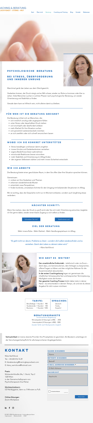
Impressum (8, 416)
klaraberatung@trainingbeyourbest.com (23, 362)
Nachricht (53, 372)
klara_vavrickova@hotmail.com (19, 365)
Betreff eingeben (57, 358)
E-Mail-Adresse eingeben (61, 364)
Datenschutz (17, 416)
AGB (25, 416)
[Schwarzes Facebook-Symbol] (9, 408)
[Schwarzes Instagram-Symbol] (13, 408)
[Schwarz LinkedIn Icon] (6, 408)
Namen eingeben (56, 351)
